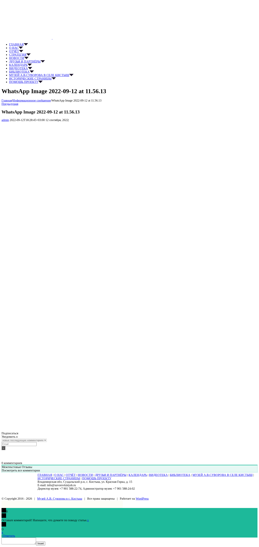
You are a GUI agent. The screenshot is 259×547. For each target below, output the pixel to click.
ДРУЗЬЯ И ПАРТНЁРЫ (110, 475)
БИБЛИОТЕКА (180, 475)
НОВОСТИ (85, 475)
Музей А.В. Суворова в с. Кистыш (59, 498)
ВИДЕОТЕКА (158, 475)
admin (5, 120)
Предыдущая (10, 103)
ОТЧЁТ (71, 475)
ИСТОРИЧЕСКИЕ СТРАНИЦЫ (59, 478)
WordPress (142, 498)
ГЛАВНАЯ (45, 475)
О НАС (59, 475)
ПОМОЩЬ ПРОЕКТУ (96, 478)
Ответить (9, 535)
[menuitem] (133, 44)
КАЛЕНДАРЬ (138, 475)
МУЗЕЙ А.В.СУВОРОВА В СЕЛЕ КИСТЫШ (222, 475)
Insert (41, 543)
